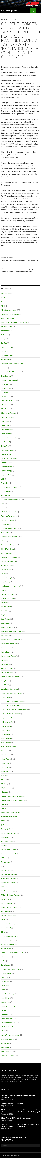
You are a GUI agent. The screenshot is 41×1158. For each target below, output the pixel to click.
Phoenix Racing (6, 841)
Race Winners (6, 870)
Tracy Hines (5, 998)
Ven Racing (5, 1043)
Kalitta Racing (6, 652)
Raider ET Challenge (8, 878)
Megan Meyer (6, 738)
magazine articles (7, 718)
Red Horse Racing (7, 891)
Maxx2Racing (6, 734)
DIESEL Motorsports (8, 458)
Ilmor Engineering (7, 598)
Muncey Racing (6, 771)
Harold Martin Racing (8, 561)
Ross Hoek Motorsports (9, 907)
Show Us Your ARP (8, 940)
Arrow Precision (7, 326)
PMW (3, 845)
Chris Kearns (5, 409)
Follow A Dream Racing (9, 528)
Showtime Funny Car (8, 944)
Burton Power (6, 388)
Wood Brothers (6, 1051)
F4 (2, 504)
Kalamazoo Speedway (9, 644)
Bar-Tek (4, 343)
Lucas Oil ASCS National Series (12, 701)
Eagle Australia (6, 475)
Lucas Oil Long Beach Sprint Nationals (14, 710)
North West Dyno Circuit (10, 812)
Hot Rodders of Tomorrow (10, 586)
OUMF (3, 825)
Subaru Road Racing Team (10, 969)
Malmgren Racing (7, 722)
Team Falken (5, 981)
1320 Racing (5, 294)
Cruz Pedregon (6, 429)
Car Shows (5, 392)
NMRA (3, 808)
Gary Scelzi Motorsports (9, 537)
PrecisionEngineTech (8, 854)
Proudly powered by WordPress (10, 1155)
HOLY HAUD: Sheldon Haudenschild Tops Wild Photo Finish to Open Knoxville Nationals (20, 1125)
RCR (2, 887)
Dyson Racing (6, 471)
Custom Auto (6, 434)
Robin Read (5, 899)
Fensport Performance (9, 516)
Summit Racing (6, 973)
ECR (2, 479)
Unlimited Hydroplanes (9, 1023)
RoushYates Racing (8, 915)
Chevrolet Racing (7, 401)
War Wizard (5, 1047)
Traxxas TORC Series (8, 1006)
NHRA (3, 780)
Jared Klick (5, 611)
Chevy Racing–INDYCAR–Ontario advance (16, 1118)
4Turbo (3, 298)
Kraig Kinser (5, 681)
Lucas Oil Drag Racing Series (11, 705)
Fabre (3, 508)
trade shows (5, 1002)
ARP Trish (17, 61)
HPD (2, 590)
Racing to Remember (8, 874)
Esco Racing (5, 495)
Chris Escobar (6, 405)
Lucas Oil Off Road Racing (10, 714)
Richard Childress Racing (10, 895)
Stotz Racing (5, 965)
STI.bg (3, 961)
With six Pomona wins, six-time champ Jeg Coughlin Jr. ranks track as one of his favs (17, 268)
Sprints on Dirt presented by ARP (13, 953)
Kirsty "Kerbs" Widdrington (11, 677)
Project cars (5, 862)
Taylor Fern (5, 977)
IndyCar (4, 602)
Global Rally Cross (7, 549)
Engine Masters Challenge (10, 487)
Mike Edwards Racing (8, 747)
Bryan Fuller (5, 384)
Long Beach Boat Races (9, 689)
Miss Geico (5, 751)
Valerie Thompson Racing (10, 1035)
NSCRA (3, 821)
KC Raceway (5, 664)
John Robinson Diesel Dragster (12, 631)
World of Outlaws (7, 1056)
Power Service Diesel (8, 850)
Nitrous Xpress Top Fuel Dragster (13, 800)
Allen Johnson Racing (8, 310)
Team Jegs (5, 985)
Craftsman (5, 425)
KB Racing (4, 660)
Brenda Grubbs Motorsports (11, 372)
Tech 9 (3, 990)
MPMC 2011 (5, 767)
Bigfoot (3, 351)
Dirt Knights (5, 462)
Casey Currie (5, 396)
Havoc (3, 574)
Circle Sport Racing (8, 413)
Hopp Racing (5, 582)
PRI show (4, 858)
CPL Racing (5, 421)
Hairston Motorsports (9, 557)
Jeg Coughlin (5, 615)
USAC (3, 1031)
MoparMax (5, 763)
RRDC (3, 920)
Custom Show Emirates (9, 438)
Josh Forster (5, 635)
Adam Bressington (7, 302)
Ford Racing (5, 532)
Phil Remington (6, 837)
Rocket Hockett (7, 903)
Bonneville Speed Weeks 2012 (12, 364)
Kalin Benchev (6, 648)
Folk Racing (5, 524)
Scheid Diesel (6, 928)
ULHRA (3, 1010)
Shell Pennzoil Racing (8, 936)
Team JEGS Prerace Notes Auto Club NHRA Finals (20, 259)
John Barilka (5, 623)
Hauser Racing (6, 569)
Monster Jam (5, 755)
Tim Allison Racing (7, 994)
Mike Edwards (6, 742)
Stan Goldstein (6, 957)
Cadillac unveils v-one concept (12, 1104)
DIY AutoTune (6, 467)
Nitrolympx (5, 792)
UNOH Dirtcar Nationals (9, 1027)
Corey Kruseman (7, 417)
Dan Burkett (5, 442)
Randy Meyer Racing (8, 883)
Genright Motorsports (9, 545)
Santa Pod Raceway (8, 924)
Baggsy (3, 339)
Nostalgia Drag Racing (9, 817)
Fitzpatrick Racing (7, 520)
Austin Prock (5, 331)
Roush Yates (5, 911)
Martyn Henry (6, 726)
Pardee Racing (6, 829)
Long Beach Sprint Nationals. (11, 693)
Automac (4, 335)
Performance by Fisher (9, 833)
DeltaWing (5, 446)
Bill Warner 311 (6, 355)
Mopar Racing (6, 759)
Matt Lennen (5, 730)
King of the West (7, 672)
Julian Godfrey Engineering (10, 639)
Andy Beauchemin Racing (10, 314)
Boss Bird (4, 368)
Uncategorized (6, 1018)
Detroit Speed (6, 454)
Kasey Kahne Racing (8, 656)
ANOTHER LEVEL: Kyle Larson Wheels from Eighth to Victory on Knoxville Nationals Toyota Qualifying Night (20, 1111)
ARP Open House (7, 318)
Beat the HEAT (6, 347)
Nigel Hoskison (6, 788)
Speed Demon (6, 948)
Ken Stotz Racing (7, 668)
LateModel (5, 685)
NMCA (3, 804)
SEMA (3, 932)
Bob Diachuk (5, 359)
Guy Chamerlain (6, 553)
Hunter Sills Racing (7, 594)
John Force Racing (8, 20)
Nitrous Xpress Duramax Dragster (13, 796)
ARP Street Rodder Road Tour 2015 (14, 322)
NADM (3, 775)
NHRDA (4, 784)
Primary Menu (38, 10)
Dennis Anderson (7, 450)
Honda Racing (6, 578)
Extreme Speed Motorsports (11, 499)
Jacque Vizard (6, 607)
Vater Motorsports (8, 1039)
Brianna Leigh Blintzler (9, 380)
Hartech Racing (6, 565)
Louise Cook (5, 697)
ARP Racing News (9, 10)
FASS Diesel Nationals (9, 512)
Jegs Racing (5, 619)
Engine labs (5, 483)
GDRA (3, 541)
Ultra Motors (5, 1014)
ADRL (3, 306)
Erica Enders (5, 491)
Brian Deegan (6, 376)
